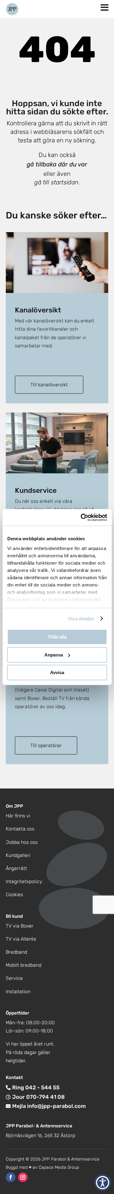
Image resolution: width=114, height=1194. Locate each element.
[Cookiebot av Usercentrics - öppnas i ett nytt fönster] (81, 517)
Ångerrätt (16, 868)
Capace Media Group (59, 1167)
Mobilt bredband (23, 965)
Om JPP (14, 806)
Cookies (14, 894)
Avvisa (57, 672)
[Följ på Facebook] (11, 1177)
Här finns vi (18, 816)
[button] (102, 1182)
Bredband (16, 952)
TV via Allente (21, 939)
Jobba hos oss (22, 842)
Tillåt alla (57, 636)
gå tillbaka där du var (57, 164)
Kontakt (14, 1077)
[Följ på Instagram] (23, 1177)
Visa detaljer (81, 618)
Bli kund (14, 916)
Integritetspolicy (24, 881)
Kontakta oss (20, 829)
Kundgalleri (18, 855)
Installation (18, 991)
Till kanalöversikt (49, 385)
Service (14, 978)
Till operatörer (46, 745)
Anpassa (53, 654)
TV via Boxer (19, 926)
